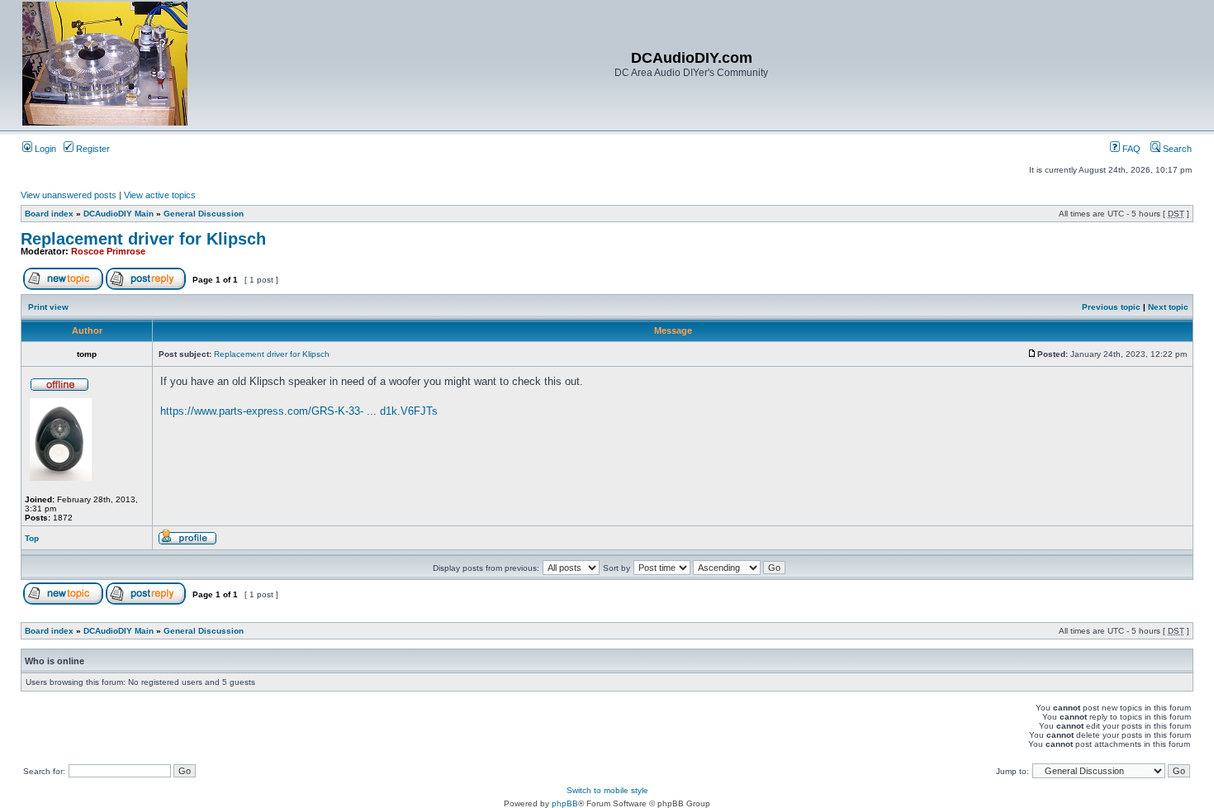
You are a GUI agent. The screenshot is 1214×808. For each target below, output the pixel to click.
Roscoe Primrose (108, 251)
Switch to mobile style (607, 790)
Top (32, 538)
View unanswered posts (68, 195)
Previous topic (1111, 306)
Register (92, 149)
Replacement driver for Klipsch (143, 239)
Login (44, 149)
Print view (48, 306)
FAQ (1130, 149)
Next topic (1168, 306)
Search (1176, 149)
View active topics (160, 195)
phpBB (565, 803)
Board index (49, 213)
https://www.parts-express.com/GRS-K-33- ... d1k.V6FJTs (299, 411)
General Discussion (204, 213)
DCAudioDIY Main (118, 213)
